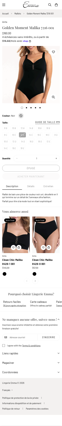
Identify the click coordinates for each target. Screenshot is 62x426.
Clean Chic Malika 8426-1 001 (12, 262)
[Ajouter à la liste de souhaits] (53, 52)
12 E (49, 142)
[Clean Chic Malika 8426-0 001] (46, 235)
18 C (48, 135)
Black (4, 274)
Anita (4, 21)
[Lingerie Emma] (31, 4)
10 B (15, 129)
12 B (23, 129)
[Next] (35, 281)
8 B (6, 129)
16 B (40, 129)
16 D (32, 142)
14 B (32, 129)
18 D (40, 142)
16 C (40, 135)
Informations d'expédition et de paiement (21, 403)
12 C (23, 135)
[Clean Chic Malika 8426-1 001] (16, 235)
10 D (6, 142)
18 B (49, 129)
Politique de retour (11, 408)
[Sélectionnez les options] (18, 247)
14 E (6, 149)
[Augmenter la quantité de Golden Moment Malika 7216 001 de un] (56, 158)
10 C (14, 135)
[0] (56, 4)
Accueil (5, 13)
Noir (21, 115)
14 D (23, 142)
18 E (23, 149)
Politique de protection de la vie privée (20, 397)
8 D (56, 135)
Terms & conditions (31, 345)
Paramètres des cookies (37, 408)
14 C (31, 135)
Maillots (17, 13)
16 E (14, 149)
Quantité (6, 158)
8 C (6, 135)
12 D (15, 142)
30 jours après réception (14, 305)
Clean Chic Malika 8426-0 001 (42, 262)
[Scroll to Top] (57, 410)
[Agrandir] (53, 97)
